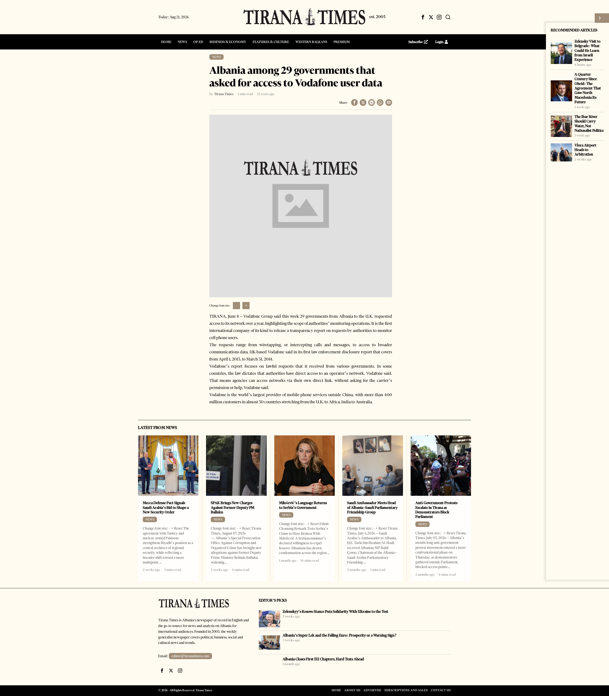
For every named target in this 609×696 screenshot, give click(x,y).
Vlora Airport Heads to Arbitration (585, 150)
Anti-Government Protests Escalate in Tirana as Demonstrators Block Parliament (436, 510)
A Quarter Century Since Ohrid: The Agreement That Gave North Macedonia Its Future (588, 88)
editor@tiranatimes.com (190, 656)
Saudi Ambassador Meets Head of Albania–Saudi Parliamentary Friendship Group (372, 507)
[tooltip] (423, 17)
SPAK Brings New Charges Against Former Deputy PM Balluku (232, 507)
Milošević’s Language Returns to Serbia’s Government (303, 505)
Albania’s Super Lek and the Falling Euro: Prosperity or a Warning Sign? (340, 635)
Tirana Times (224, 94)
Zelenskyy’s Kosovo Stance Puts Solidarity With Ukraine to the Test (335, 611)
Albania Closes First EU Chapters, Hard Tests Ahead (323, 659)
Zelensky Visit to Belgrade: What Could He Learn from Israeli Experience (587, 50)
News (216, 57)
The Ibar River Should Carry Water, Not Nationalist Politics (589, 123)
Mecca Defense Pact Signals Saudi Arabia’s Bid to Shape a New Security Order (166, 507)
